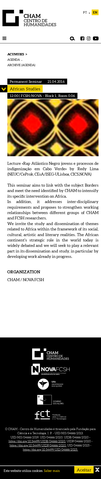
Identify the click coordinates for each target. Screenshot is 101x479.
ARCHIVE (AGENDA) (21, 65)
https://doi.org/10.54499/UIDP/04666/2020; (38, 445)
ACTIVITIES (15, 54)
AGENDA (13, 59)
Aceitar (84, 469)
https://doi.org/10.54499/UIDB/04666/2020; (37, 441)
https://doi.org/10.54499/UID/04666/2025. (50, 449)
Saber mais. (52, 471)
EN (95, 12)
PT (85, 12)
